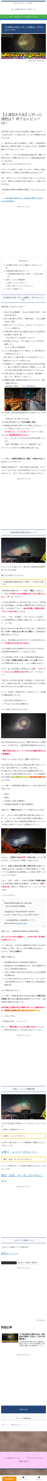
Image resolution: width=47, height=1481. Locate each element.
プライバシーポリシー (35, 1458)
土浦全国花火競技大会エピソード (18, 271)
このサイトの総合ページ (14, 289)
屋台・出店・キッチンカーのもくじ (20, 286)
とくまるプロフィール (12, 1458)
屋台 (16, 351)
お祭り (22, 1263)
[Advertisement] (23, 86)
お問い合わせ (23, 1461)
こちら (41, 190)
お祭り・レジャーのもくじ (17, 283)
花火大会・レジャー (10, 1263)
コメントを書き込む (23, 1418)
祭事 (35, 1263)
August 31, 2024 (21, 923)
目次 (20, 261)
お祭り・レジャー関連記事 (15, 280)
